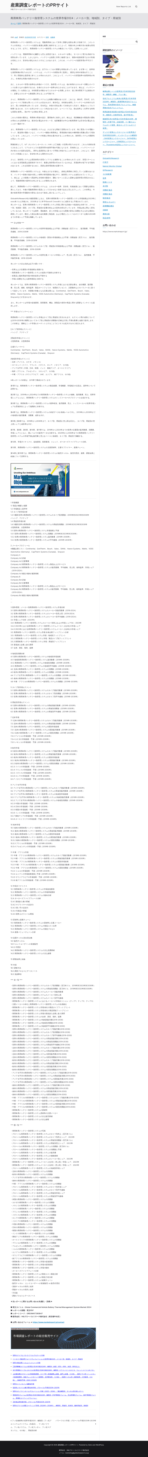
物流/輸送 (106, 198)
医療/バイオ (107, 182)
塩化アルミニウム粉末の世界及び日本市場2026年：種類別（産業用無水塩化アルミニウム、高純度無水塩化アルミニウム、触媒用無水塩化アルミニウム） (120, 103)
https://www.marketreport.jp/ (115, 231)
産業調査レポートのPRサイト (40, 5)
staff (16, 37)
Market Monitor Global (112, 166)
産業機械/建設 (108, 206)
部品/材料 (106, 218)
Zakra (90, 1445)
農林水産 (106, 214)
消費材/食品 (107, 190)
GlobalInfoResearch (111, 158)
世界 (47, 37)
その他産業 (107, 174)
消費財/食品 (107, 194)
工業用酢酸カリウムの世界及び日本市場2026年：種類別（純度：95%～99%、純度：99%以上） (46, 1366)
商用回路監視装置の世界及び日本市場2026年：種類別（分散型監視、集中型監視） (120, 113)
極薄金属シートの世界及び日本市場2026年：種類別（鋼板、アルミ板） (119, 93)
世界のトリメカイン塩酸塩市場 (23, 1384)
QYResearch (108, 170)
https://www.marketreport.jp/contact (48, 1322)
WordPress (100, 1445)
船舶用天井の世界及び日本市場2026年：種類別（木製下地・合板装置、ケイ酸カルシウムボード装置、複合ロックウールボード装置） (120, 123)
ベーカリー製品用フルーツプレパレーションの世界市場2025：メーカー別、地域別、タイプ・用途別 (48, 1359)
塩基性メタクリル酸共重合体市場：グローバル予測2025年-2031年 (36, 1387)
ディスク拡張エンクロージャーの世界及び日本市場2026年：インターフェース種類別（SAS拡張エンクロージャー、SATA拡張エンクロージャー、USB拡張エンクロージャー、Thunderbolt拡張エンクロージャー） (120, 138)
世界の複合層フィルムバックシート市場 (26, 1363)
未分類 (105, 186)
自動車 (52, 37)
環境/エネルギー (109, 202)
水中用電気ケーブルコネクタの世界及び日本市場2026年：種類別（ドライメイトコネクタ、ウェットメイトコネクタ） (54, 1370)
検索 (104, 36)
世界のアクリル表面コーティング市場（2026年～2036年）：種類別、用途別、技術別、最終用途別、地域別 (50, 1405)
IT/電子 (105, 162)
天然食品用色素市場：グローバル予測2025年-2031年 (31, 1402)
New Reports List (123, 6)
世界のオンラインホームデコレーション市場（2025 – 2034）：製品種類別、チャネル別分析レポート (48, 1391)
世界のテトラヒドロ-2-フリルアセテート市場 (28, 1355)
